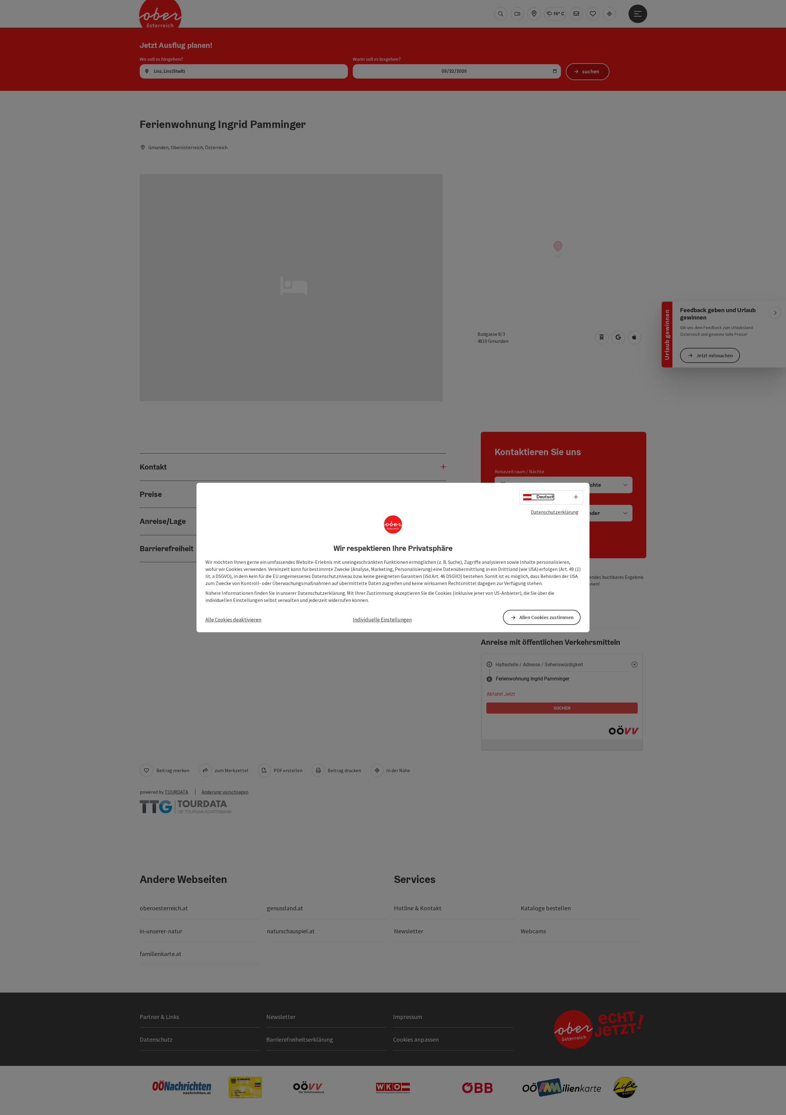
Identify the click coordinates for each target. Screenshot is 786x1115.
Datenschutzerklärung (554, 512)
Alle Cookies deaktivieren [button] (233, 619)
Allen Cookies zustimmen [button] (546, 617)
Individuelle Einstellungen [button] (382, 619)
